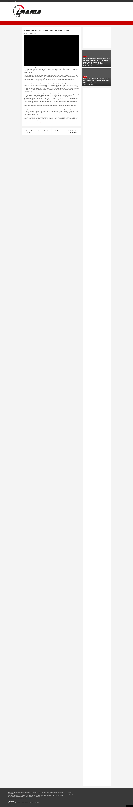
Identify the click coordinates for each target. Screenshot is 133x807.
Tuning (48, 23)
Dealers (30, 122)
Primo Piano (13, 23)
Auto (20, 23)
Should (33, 122)
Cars (27, 122)
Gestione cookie (129, 805)
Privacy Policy (71, 794)
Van (27, 23)
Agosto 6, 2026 (86, 65)
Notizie (55, 23)
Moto (33, 23)
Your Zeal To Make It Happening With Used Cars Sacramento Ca (66, 131)
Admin (34, 33)
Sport (40, 23)
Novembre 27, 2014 (28, 33)
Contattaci (29, 798)
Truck (37, 122)
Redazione (70, 792)
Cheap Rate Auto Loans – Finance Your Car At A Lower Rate (37, 131)
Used (40, 122)
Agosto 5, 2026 (86, 84)
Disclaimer (70, 796)
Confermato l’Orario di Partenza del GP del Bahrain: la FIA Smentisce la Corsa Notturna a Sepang (96, 80)
